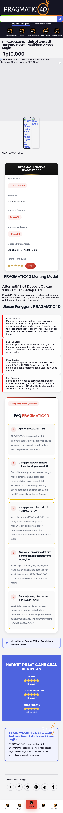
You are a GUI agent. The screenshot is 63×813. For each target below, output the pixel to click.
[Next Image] (60, 90)
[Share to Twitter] (10, 787)
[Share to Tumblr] (53, 787)
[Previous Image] (2, 90)
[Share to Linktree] (27, 787)
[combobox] (28, 19)
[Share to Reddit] (44, 787)
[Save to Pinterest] (36, 787)
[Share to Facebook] (19, 787)
